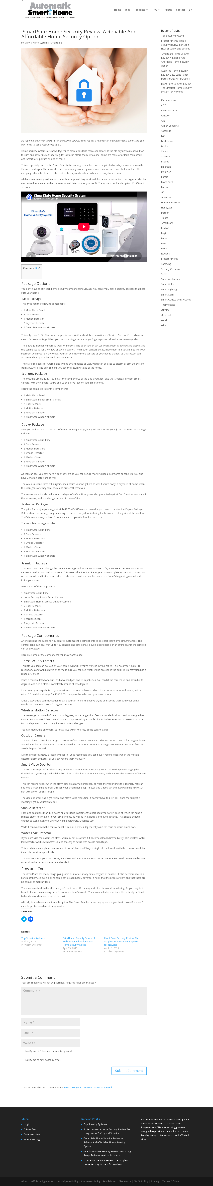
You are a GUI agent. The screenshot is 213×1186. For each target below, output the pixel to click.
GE (162, 192)
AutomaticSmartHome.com (156, 1119)
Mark (27, 42)
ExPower (166, 171)
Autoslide (166, 130)
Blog (127, 10)
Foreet (164, 176)
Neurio (164, 248)
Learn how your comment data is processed (88, 1087)
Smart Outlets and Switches (176, 299)
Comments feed (32, 1134)
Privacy (155, 1181)
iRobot (164, 217)
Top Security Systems (33, 938)
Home (117, 10)
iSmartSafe (56, 42)
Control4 (165, 156)
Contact (180, 10)
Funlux (164, 187)
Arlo (163, 120)
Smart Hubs (167, 284)
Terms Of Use (170, 1181)
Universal (166, 315)
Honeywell (166, 207)
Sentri (164, 274)
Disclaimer (109, 1181)
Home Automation (171, 202)
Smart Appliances (170, 279)
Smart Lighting (169, 289)
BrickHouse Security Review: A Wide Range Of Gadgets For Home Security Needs (79, 941)
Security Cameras (170, 269)
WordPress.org (32, 1139)
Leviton (165, 228)
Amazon (165, 115)
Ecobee (165, 161)
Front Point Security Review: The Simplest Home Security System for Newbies (121, 941)
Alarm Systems (41, 42)
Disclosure (124, 1181)
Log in (27, 1124)
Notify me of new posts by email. (43, 1059)
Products (140, 10)
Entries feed (30, 1129)
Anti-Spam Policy (68, 1181)
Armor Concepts (170, 125)
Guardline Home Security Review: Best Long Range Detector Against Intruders (175, 74)
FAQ (155, 10)
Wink (163, 325)
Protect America (170, 258)
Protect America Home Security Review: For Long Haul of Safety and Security (175, 44)
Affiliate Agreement (43, 1181)
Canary (165, 151)
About (168, 10)
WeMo (164, 320)
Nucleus (165, 253)
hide (37, 268)
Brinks (164, 146)
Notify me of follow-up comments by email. (48, 1051)
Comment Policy (91, 1181)
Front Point (167, 182)
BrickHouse (167, 141)
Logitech (165, 233)
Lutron (164, 238)
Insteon (165, 212)
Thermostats (168, 304)
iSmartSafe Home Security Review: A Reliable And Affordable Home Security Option (104, 1142)
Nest (163, 243)
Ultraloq (165, 309)
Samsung (166, 263)
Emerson (166, 166)
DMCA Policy (141, 1181)
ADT (163, 105)
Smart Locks (168, 294)
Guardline (166, 197)
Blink (163, 136)
